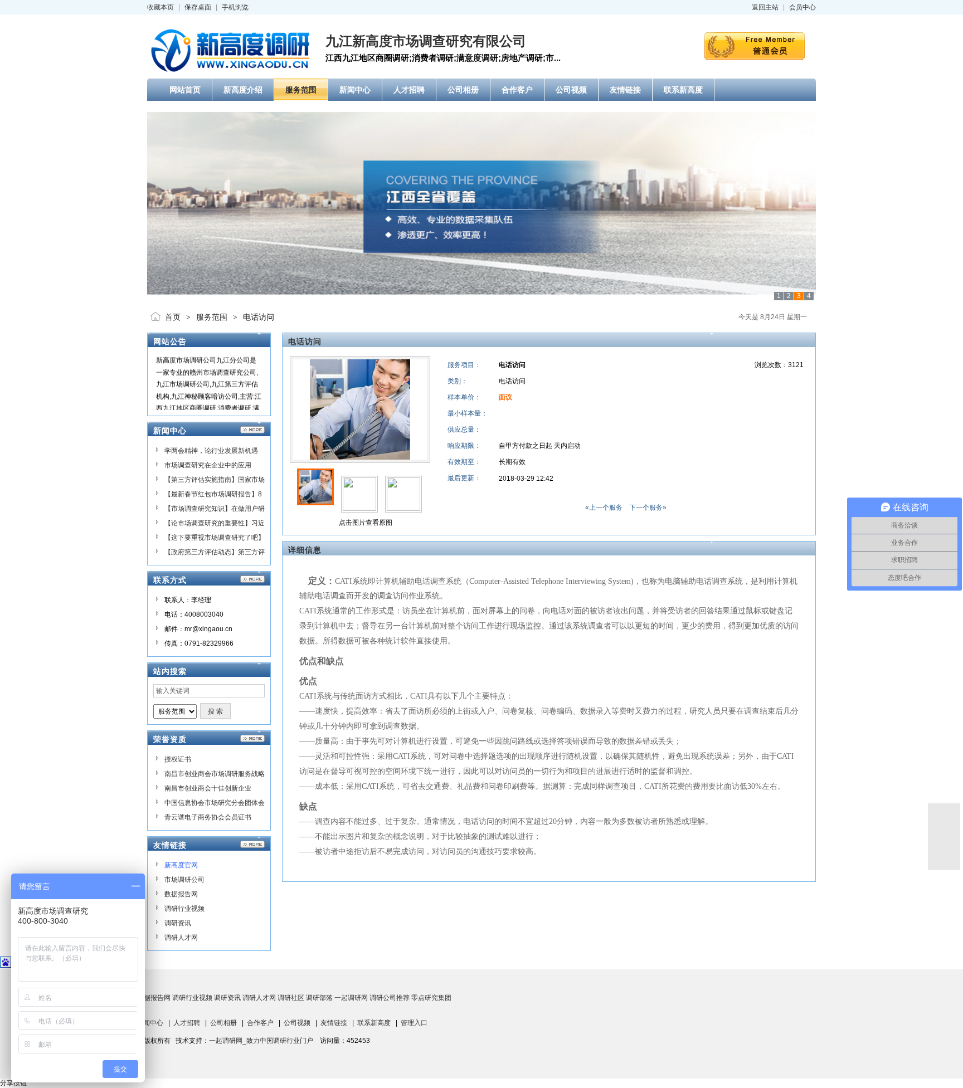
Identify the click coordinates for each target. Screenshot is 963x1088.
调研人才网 (181, 937)
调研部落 (319, 998)
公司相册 (223, 1023)
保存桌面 (197, 7)
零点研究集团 (431, 998)
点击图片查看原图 (364, 522)
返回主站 (765, 7)
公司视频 (297, 1023)
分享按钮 (13, 1083)
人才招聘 (186, 1023)
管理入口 (414, 1023)
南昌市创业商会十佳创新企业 (207, 788)
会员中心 (802, 7)
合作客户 (260, 1023)
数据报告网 (181, 894)
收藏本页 (160, 7)
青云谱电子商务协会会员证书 (207, 817)
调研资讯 (177, 923)
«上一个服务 (603, 507)
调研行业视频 (184, 909)
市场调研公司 (184, 880)
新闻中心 (150, 1023)
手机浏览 (235, 7)
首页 (173, 317)
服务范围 (211, 317)
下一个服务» (648, 507)
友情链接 (333, 1023)
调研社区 (291, 998)
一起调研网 (351, 998)
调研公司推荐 (389, 998)
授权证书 (177, 759)
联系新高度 (374, 1023)
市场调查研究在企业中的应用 (207, 465)
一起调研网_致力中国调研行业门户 (261, 1041)
